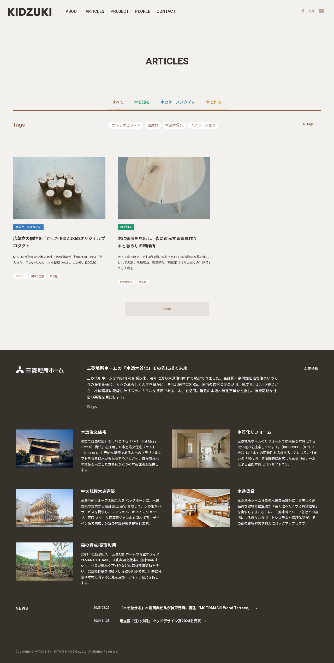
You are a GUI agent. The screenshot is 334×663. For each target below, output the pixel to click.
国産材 (152, 125)
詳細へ (92, 407)
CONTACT (166, 11)
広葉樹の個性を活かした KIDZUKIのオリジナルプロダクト (59, 242)
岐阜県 (54, 276)
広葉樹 (142, 282)
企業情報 (311, 369)
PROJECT (120, 11)
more (167, 309)
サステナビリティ (126, 125)
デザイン (20, 276)
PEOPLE (142, 11)
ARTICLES (95, 11)
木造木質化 (174, 125)
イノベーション (203, 125)
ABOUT (72, 11)
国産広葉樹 (37, 276)
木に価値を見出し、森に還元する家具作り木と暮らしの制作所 (157, 242)
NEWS (22, 608)
